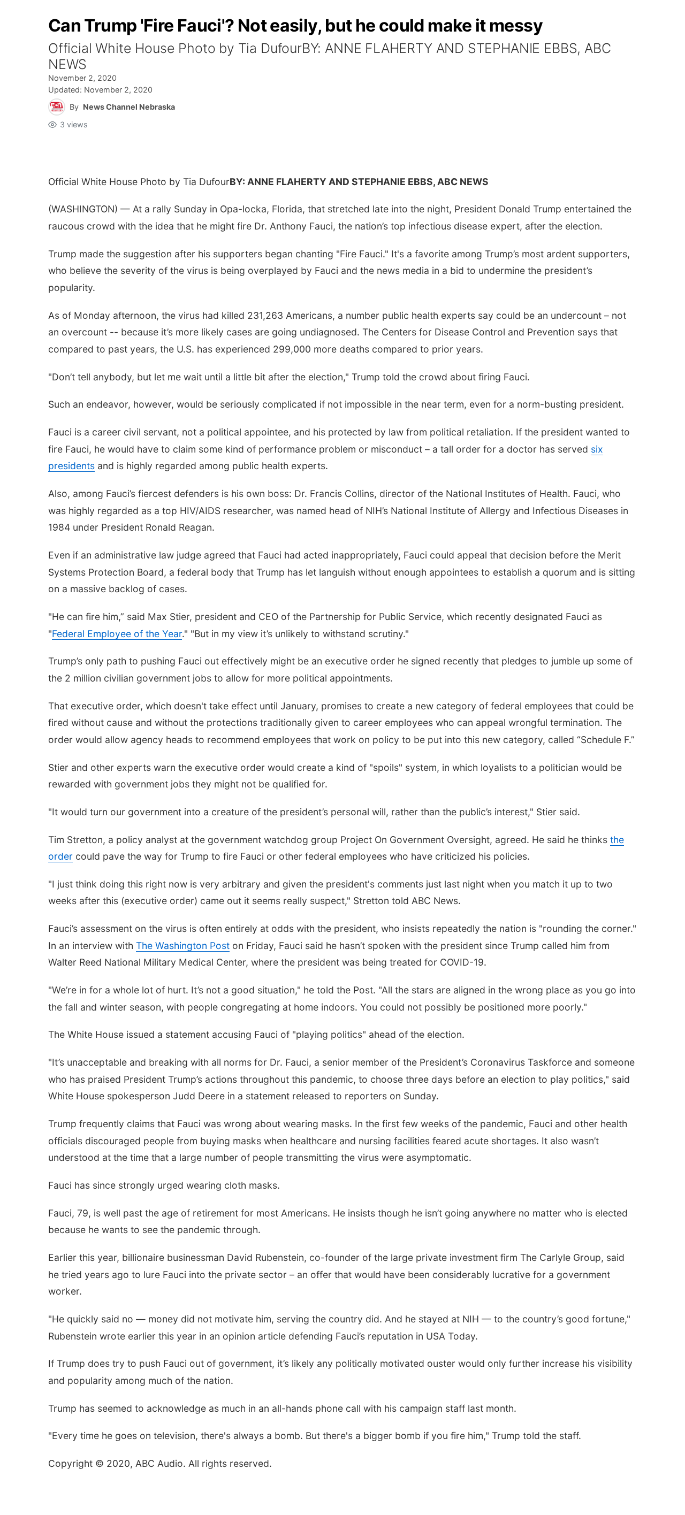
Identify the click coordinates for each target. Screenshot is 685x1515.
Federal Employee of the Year (117, 633)
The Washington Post (183, 945)
